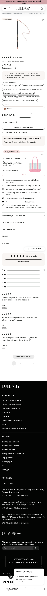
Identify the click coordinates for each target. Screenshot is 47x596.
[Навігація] (2, 2)
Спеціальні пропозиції (12, 420)
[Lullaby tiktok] (9, 533)
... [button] (26, 363)
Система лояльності (11, 409)
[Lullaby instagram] (4, 533)
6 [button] (33, 363)
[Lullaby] (23, 8)
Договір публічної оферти (14, 428)
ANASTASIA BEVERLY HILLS (13, 62)
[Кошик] (41, 8)
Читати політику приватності (12, 589)
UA (3, 574)
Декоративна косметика (23, 13)
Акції (4, 466)
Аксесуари (7, 462)
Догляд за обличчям (11, 442)
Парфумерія (7, 458)
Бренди (5, 470)
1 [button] (13, 363)
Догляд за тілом (9, 450)
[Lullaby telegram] (19, 533)
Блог (4, 424)
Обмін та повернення (11, 405)
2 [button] (20, 363)
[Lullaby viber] (14, 533)
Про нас (5, 416)
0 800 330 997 (8, 483)
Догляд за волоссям (11, 446)
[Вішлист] (38, 8)
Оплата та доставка (11, 401)
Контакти (6, 413)
